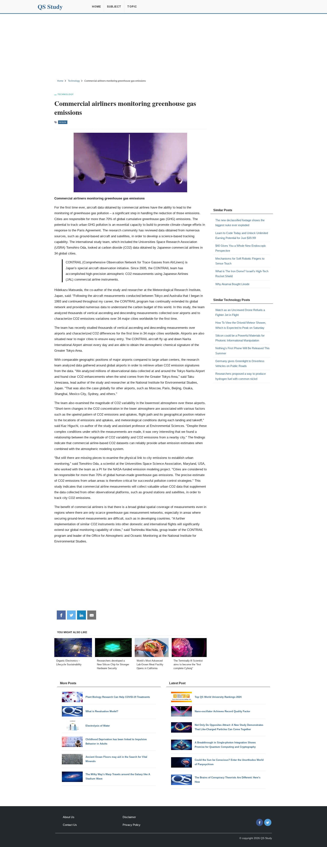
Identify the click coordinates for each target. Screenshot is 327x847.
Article (62, 122)
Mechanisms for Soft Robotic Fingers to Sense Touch (239, 261)
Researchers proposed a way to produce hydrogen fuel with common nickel (240, 376)
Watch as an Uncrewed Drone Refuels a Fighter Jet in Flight (240, 312)
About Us (68, 817)
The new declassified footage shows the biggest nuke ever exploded (240, 223)
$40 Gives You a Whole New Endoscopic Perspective (240, 248)
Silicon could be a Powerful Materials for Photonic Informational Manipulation (240, 338)
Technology (66, 94)
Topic (132, 6)
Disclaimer (129, 817)
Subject (114, 6)
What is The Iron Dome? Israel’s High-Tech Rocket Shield (241, 274)
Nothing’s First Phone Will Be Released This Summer (242, 351)
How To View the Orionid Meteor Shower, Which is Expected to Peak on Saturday (240, 325)
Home (96, 6)
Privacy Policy (131, 824)
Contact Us (70, 824)
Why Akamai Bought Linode (232, 284)
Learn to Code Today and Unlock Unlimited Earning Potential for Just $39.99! (241, 235)
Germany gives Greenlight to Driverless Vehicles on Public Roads (239, 363)
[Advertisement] (163, 45)
